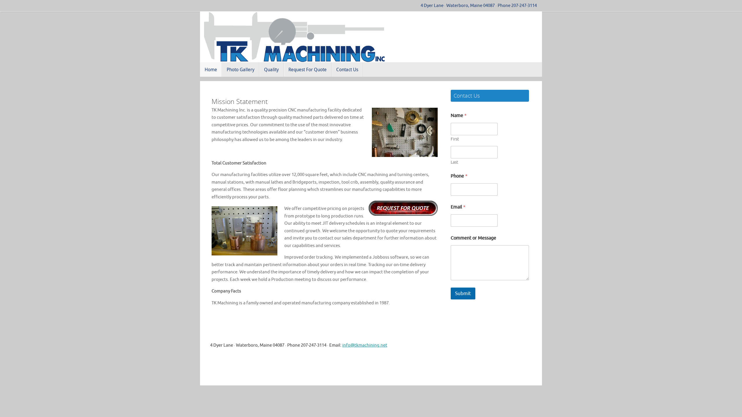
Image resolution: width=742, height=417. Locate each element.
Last (454, 162)
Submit (463, 293)
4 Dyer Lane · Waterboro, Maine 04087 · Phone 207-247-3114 (479, 5)
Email (458, 207)
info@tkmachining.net (364, 345)
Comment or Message (473, 238)
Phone (459, 176)
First (455, 139)
